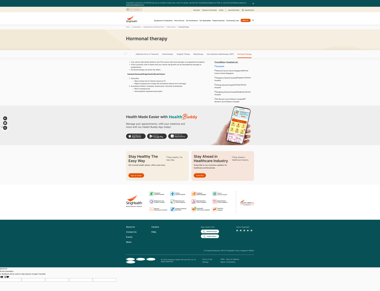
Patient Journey (171, 27)
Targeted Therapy (183, 54)
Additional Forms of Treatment (147, 54)
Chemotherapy (167, 54)
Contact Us (131, 232)
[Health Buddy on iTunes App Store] (136, 136)
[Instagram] (248, 231)
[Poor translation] (7, 276)
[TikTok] (241, 231)
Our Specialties (136, 27)
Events (129, 237)
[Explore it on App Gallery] (178, 136)
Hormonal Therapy (244, 54)
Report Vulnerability (228, 262)
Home (127, 27)
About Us (130, 227)
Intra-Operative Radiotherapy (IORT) (220, 54)
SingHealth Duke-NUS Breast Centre (153, 27)
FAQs (153, 232)
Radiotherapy (198, 54)
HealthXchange (211, 231)
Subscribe (200, 175)
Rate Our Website (232, 259)
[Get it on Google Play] (157, 136)
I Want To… (245, 20)
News (129, 242)
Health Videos (211, 236)
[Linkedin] (244, 231)
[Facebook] (237, 231)
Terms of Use (207, 259)
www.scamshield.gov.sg (135, 5)
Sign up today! (136, 175)
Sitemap (205, 262)
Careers (155, 227)
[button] (128, 54)
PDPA (223, 259)
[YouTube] (251, 231)
